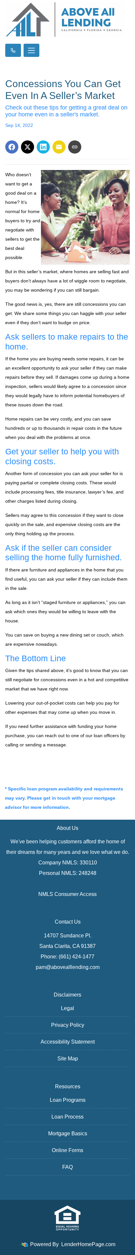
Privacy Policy (67, 1025)
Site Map (67, 1058)
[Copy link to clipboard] (74, 147)
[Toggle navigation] (31, 50)
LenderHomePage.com (88, 1244)
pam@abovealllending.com (68, 967)
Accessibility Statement (68, 1042)
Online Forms (67, 1150)
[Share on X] (27, 147)
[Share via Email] (59, 147)
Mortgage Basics (67, 1133)
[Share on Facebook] (11, 147)
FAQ (67, 1167)
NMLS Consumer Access (67, 894)
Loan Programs (68, 1100)
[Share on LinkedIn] (43, 147)
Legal (67, 1008)
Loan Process (67, 1117)
